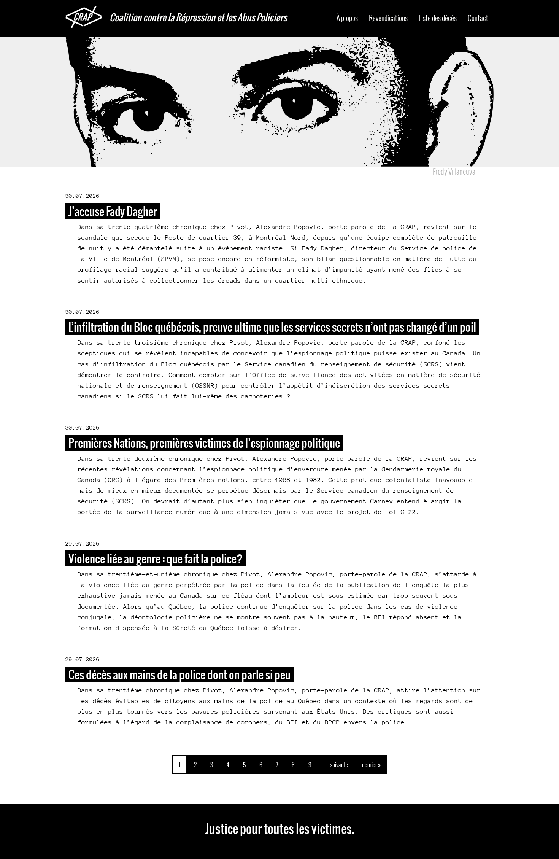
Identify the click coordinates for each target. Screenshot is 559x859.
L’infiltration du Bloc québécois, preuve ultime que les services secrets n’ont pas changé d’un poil (272, 327)
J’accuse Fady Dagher (112, 211)
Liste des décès (438, 17)
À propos (347, 17)
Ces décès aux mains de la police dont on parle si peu (179, 674)
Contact (478, 17)
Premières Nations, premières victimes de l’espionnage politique (204, 443)
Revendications (388, 17)
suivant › (339, 764)
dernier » (371, 764)
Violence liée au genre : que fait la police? (155, 558)
